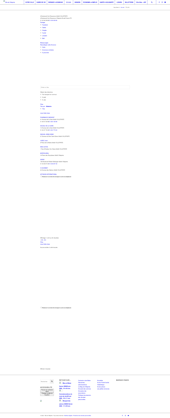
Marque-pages (44, 43)
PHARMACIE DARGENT (47, 117)
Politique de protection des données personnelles (84, 397)
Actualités (100, 380)
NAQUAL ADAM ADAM (47, 134)
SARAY (42, 159)
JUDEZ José (44, 140)
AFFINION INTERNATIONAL (48, 174)
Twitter (44, 27)
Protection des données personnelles (82, 415)
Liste (41, 113)
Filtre (41, 104)
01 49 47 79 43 (53, 130)
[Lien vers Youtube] (165, 2)
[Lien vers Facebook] (159, 2)
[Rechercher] (151, 2)
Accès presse (101, 387)
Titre (43, 109)
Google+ (44, 30)
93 (45, 240)
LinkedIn (44, 36)
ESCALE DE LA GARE (47, 126)
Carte (43, 47)
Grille (44, 113)
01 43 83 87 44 (53, 164)
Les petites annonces (103, 389)
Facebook (45, 25)
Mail (43, 38)
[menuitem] (29, 2)
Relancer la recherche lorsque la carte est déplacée (56, 177)
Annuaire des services (84, 389)
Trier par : (45, 106)
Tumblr (44, 33)
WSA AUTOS (44, 147)
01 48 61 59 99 (53, 121)
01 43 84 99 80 (53, 20)
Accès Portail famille (103, 382)
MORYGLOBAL (44, 153)
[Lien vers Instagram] (162, 2)
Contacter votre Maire (84, 380)
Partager (42, 22)
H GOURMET (44, 168)
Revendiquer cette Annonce (48, 45)
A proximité (45, 52)
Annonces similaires (48, 50)
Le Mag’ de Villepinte (84, 387)
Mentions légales (68, 415)
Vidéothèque (100, 385)
